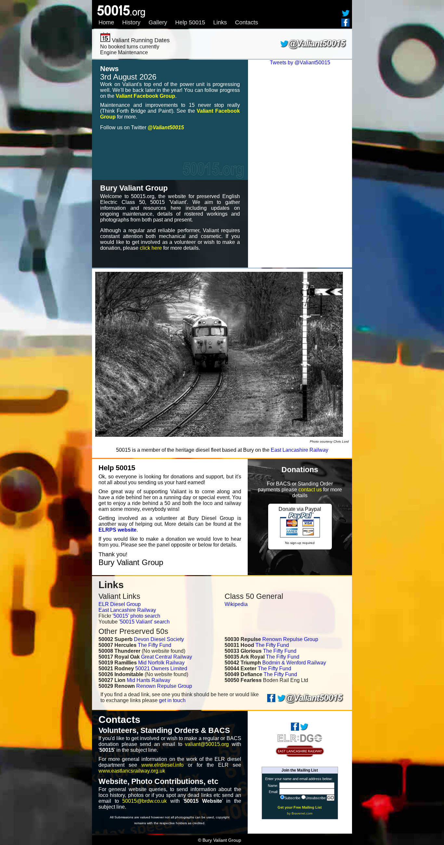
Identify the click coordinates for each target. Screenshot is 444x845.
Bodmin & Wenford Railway (294, 662)
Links (220, 22)
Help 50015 (190, 22)
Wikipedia (236, 604)
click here (151, 248)
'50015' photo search (136, 616)
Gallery (158, 22)
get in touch (172, 700)
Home (106, 22)
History (131, 22)
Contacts (246, 22)
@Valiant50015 (166, 127)
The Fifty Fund (154, 645)
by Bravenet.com (299, 813)
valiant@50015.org (207, 744)
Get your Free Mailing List (300, 807)
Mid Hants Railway (148, 680)
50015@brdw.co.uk (144, 801)
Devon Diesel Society (159, 639)
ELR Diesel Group (119, 604)
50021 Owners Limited (161, 668)
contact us (310, 489)
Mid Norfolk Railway (161, 662)
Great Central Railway (166, 657)
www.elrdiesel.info (162, 765)
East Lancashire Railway (299, 450)
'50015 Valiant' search (144, 621)
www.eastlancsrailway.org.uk (131, 771)
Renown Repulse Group (164, 686)
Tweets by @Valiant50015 (300, 62)
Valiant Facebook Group (145, 96)
